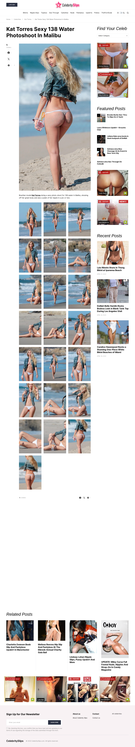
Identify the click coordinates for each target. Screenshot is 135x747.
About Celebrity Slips (80, 718)
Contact (95, 714)
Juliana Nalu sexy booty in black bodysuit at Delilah (117, 137)
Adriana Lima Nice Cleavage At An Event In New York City (117, 151)
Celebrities (17, 19)
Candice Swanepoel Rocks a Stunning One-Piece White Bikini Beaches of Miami (111, 350)
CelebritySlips (14, 740)
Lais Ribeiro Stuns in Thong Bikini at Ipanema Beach (111, 269)
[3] (101, 139)
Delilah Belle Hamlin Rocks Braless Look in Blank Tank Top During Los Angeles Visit (113, 308)
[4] (101, 152)
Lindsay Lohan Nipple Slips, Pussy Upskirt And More (82, 660)
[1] (101, 118)
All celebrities (117, 714)
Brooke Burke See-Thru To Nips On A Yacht (117, 116)
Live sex (12, 4)
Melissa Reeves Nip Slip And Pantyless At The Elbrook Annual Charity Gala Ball (50, 648)
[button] (121, 12)
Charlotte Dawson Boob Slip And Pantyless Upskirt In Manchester (18, 647)
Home (8, 19)
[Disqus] (55, 525)
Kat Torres (27, 19)
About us (76, 714)
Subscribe (54, 722)
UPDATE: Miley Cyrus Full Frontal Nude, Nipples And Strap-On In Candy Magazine (114, 666)
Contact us (96, 718)
